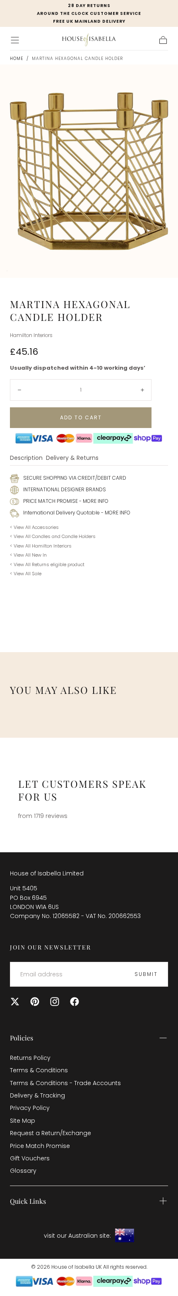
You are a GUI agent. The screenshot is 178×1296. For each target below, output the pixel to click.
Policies (21, 1037)
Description (26, 458)
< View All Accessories (34, 527)
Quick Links (28, 1201)
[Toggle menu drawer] (15, 40)
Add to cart (81, 417)
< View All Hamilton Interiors (41, 546)
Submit (146, 974)
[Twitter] (15, 1001)
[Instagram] (55, 1001)
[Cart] (163, 40)
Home (16, 58)
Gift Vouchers (30, 1158)
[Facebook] (74, 1001)
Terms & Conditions (39, 1070)
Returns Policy (30, 1058)
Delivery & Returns (72, 458)
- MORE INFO (93, 501)
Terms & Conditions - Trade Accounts (65, 1083)
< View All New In (28, 555)
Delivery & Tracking (37, 1095)
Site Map (22, 1121)
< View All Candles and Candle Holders (53, 536)
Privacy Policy (30, 1108)
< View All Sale (25, 573)
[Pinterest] (35, 1001)
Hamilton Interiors (31, 335)
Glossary (23, 1171)
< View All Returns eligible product (47, 564)
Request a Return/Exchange (50, 1133)
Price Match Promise (40, 1146)
